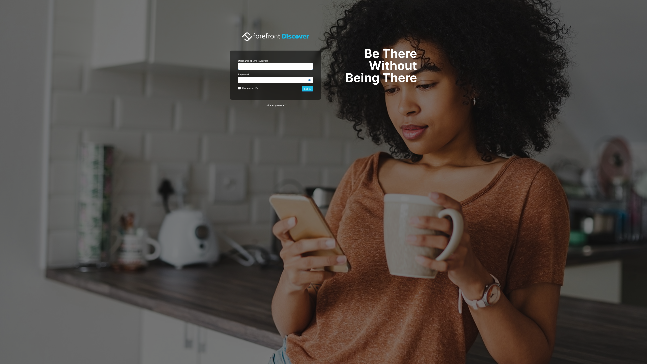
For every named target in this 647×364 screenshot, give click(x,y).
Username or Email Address (253, 60)
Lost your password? (276, 105)
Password (243, 74)
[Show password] (309, 80)
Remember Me (250, 88)
